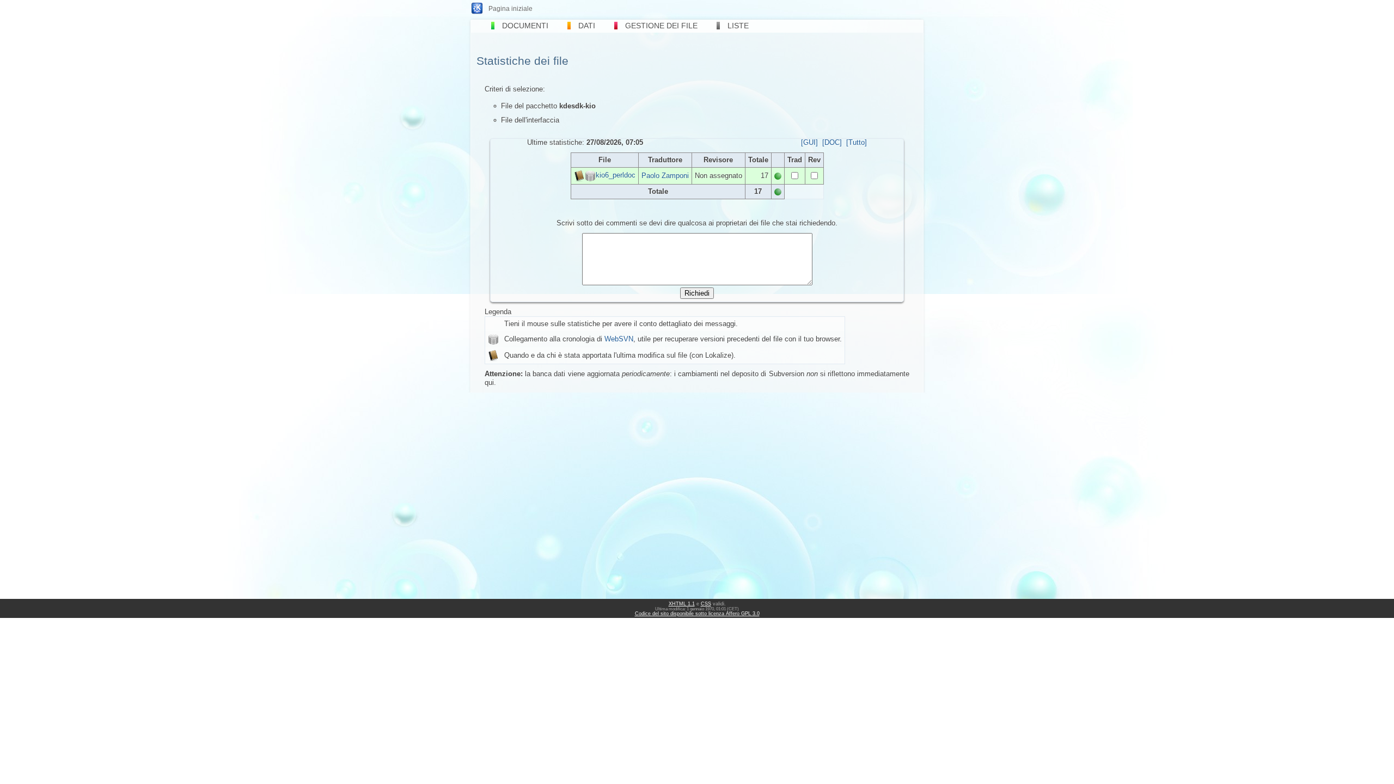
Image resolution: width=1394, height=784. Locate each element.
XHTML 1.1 (682, 604)
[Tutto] (856, 142)
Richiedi (697, 293)
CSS (706, 604)
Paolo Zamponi (665, 175)
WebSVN (618, 339)
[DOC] (832, 142)
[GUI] (809, 142)
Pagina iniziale (510, 9)
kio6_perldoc (615, 175)
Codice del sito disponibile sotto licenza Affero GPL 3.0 (697, 613)
